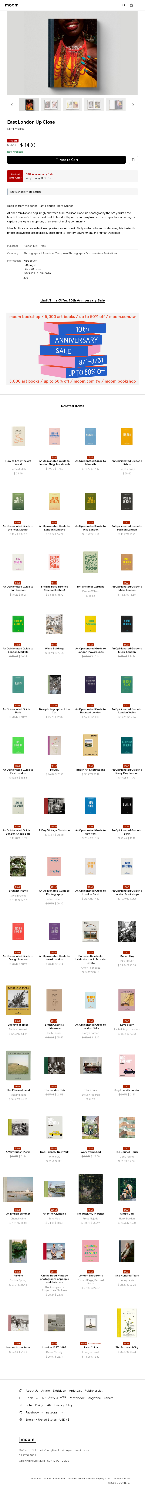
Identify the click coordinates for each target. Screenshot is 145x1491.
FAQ (49, 1405)
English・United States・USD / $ (47, 1419)
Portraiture (110, 253)
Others (108, 1398)
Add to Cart (69, 160)
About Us (32, 1390)
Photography (31, 253)
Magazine (94, 1398)
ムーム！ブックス (51, 1398)
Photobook (77, 1398)
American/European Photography (64, 253)
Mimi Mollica (16, 128)
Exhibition (59, 1390)
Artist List (75, 1390)
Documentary (94, 253)
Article (45, 1390)
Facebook (32, 1412)
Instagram (52, 1412)
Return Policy (34, 1405)
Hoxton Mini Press (34, 245)
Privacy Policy (63, 1405)
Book (29, 1398)
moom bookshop (11, 5)
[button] (12, 105)
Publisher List (94, 1390)
